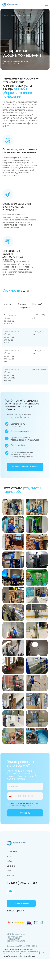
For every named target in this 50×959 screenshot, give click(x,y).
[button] (25, 467)
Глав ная (5, 15)
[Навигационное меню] (46, 5)
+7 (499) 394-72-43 (22, 883)
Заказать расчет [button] (16, 910)
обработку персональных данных (24, 804)
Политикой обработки (12, 954)
